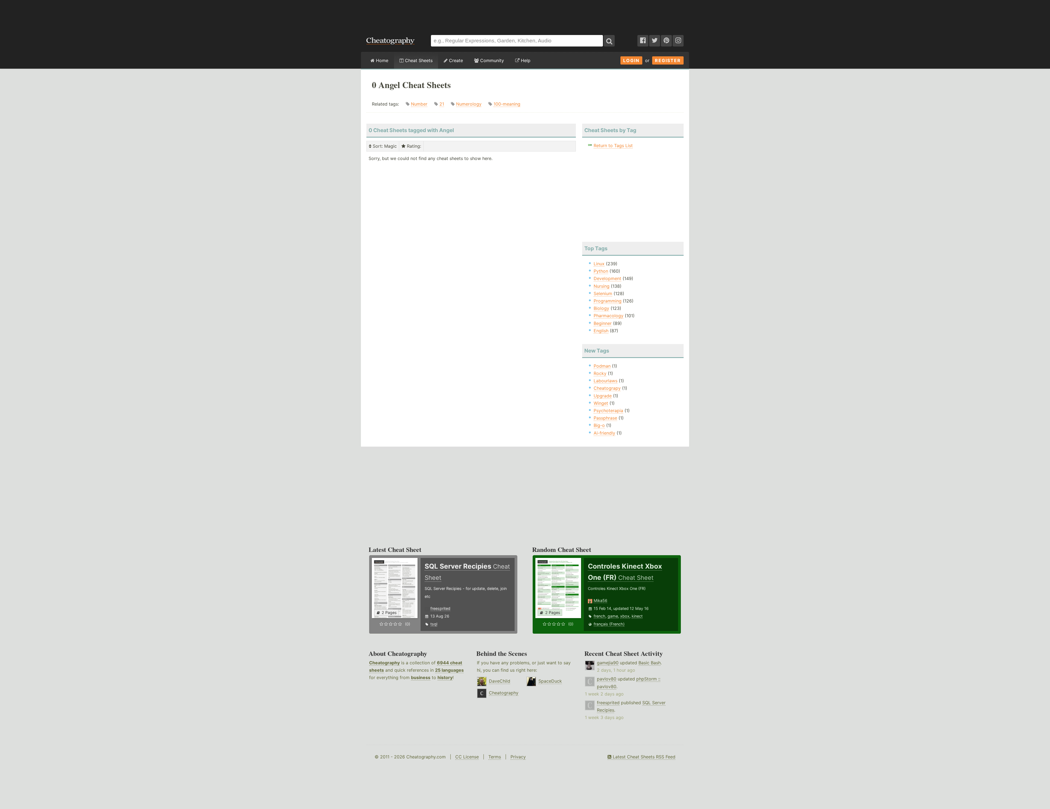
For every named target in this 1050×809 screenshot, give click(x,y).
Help (525, 60)
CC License (467, 756)
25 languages (449, 670)
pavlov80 (606, 679)
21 (441, 104)
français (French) (609, 624)
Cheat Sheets (418, 60)
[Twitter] (654, 40)
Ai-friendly (604, 433)
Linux (599, 263)
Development (607, 278)
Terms (494, 756)
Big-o (599, 425)
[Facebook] (642, 40)
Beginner (603, 323)
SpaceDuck (550, 681)
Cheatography (384, 662)
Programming (608, 301)
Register (668, 60)
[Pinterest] (666, 40)
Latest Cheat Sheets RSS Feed (643, 756)
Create (455, 60)
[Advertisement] (525, 14)
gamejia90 (608, 662)
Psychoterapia (608, 410)
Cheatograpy (607, 388)
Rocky (600, 373)
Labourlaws (605, 380)
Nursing (601, 286)
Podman (602, 366)
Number (419, 104)
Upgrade (603, 395)
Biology (601, 308)
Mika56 (600, 600)
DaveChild (499, 681)
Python (601, 271)
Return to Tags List (613, 145)
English (601, 330)
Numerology (469, 104)
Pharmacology (608, 315)
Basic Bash (649, 662)
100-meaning (507, 104)
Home (381, 60)
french (599, 616)
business (420, 677)
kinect (637, 616)
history (445, 677)
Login (631, 60)
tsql (433, 624)
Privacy (518, 756)
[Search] (609, 40)
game (613, 616)
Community (491, 60)
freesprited (440, 608)
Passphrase (605, 418)
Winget (601, 403)
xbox (624, 616)
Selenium (603, 293)
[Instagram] (678, 40)
